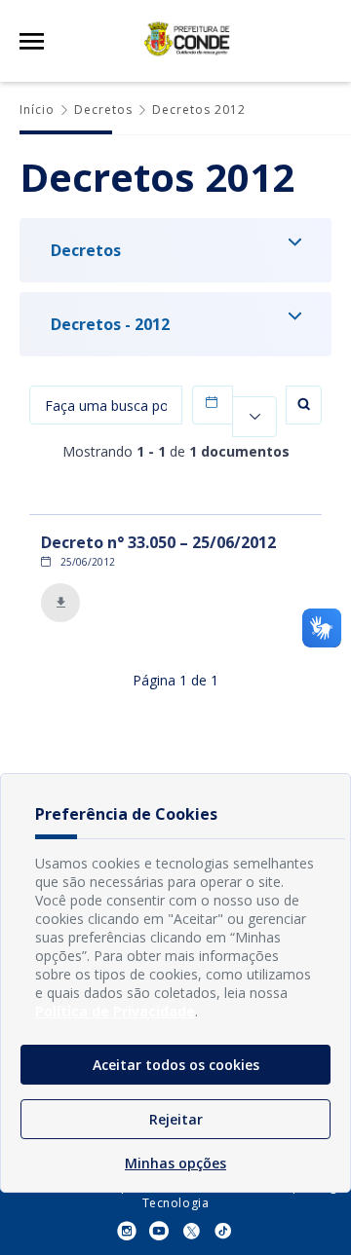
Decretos (103, 109)
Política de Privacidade (115, 1011)
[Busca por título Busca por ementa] (105, 409)
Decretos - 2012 (110, 324)
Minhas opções (175, 1163)
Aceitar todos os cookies (176, 1064)
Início (37, 109)
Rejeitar (176, 1119)
